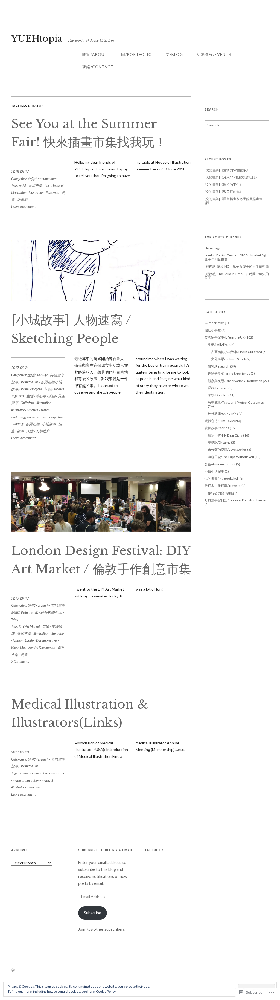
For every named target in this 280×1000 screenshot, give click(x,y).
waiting (18, 424)
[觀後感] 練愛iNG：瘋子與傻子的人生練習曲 (237, 266)
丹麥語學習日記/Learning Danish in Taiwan (235, 500)
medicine (33, 787)
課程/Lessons (218, 388)
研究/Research (38, 605)
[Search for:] (237, 127)
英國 (52, 396)
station (42, 417)
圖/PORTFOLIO (136, 54)
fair (47, 185)
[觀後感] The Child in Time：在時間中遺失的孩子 (237, 276)
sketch (45, 410)
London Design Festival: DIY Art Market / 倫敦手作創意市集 (236, 257)
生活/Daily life (37, 375)
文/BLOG (174, 54)
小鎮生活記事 (214, 471)
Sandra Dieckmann (41, 647)
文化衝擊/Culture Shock (228, 359)
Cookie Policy (106, 991)
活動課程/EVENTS (214, 54)
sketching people (23, 417)
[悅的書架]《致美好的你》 (224, 192)
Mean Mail (18, 647)
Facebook (154, 850)
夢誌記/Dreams (219, 442)
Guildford (27, 403)
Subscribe (92, 913)
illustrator (52, 192)
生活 (29, 396)
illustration (36, 192)
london (18, 640)
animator (25, 773)
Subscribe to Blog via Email (105, 850)
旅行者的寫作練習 (221, 493)
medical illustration (26, 780)
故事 (20, 431)
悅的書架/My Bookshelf (222, 478)
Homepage (213, 248)
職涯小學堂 (213, 330)
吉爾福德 (32, 424)
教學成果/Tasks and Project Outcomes (236, 402)
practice (32, 410)
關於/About (94, 54)
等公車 (41, 396)
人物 (29, 431)
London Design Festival (41, 640)
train (61, 417)
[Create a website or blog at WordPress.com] (13, 970)
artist (22, 185)
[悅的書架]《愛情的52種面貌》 (227, 170)
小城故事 (49, 424)
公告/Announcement (42, 179)
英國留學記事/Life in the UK (225, 337)
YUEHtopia (36, 38)
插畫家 (22, 199)
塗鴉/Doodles (54, 389)
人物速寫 (43, 431)
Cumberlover (214, 323)
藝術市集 (35, 185)
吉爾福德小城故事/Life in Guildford (236, 352)
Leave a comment (23, 206)
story (52, 417)
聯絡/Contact (97, 66)
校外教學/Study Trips (223, 414)
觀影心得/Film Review (221, 421)
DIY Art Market (29, 626)
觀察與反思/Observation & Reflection (235, 381)
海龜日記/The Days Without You (231, 457)
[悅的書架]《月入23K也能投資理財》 (232, 177)
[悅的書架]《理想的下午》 (224, 185)
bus (21, 396)
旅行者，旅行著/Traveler (223, 486)
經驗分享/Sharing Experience (229, 373)
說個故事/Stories (217, 428)
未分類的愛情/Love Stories (227, 449)
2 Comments (20, 661)
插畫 (24, 654)
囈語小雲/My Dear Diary (225, 435)
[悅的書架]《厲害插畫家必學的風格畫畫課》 (233, 201)
